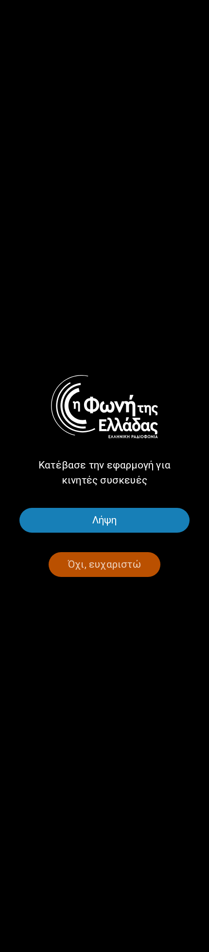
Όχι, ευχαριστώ (104, 564)
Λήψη (104, 520)
